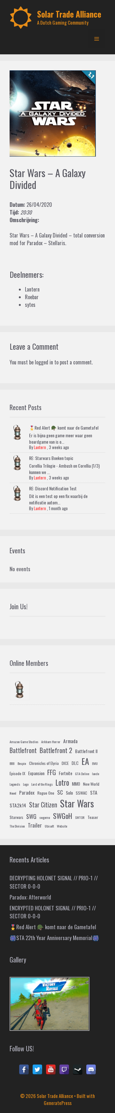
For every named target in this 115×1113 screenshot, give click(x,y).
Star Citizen (43, 804)
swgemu (44, 817)
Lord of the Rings (42, 784)
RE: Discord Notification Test (53, 488)
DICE (65, 763)
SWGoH (62, 815)
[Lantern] (20, 690)
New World (91, 784)
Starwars (16, 817)
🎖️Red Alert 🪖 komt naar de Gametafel (63, 427)
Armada (70, 740)
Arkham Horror (50, 741)
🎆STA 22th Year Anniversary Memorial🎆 (54, 938)
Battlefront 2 (56, 750)
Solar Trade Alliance (69, 14)
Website (62, 826)
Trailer (35, 825)
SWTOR (80, 817)
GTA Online (82, 773)
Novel (13, 793)
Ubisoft (49, 826)
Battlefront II (86, 751)
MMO (76, 783)
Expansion (36, 773)
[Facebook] (24, 1069)
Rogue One (45, 793)
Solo (69, 792)
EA (85, 761)
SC (60, 792)
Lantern (40, 447)
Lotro (62, 782)
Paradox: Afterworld (30, 897)
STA (93, 792)
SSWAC (81, 793)
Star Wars (77, 803)
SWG (31, 816)
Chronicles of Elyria (44, 763)
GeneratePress (58, 1102)
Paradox (26, 792)
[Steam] (78, 1069)
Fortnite (65, 773)
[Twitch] (64, 1069)
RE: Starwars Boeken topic (51, 458)
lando (95, 773)
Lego (25, 784)
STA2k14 (18, 805)
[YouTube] (51, 1069)
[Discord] (91, 1069)
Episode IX (17, 773)
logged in (44, 362)
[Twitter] (37, 1069)
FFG (51, 772)
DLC (75, 762)
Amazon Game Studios (24, 741)
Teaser (93, 817)
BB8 (12, 763)
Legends (15, 784)
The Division (17, 826)
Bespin (22, 763)
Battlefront (23, 750)
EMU (95, 763)
